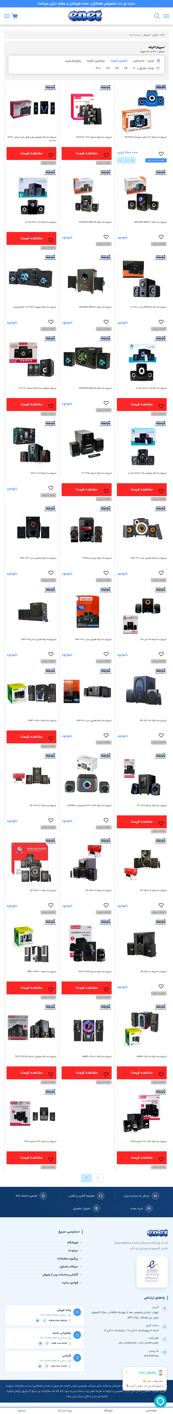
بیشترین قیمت (95, 61)
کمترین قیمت (118, 61)
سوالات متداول (68, 1266)
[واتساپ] (37, 1320)
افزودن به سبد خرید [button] (156, 160)
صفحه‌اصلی (151, 1411)
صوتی (155, 35)
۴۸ (117, 68)
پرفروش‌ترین (73, 61)
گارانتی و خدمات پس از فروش (60, 1274)
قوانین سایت (70, 1282)
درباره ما (73, 1250)
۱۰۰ (108, 68)
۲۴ (126, 68)
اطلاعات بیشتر (103, 163)
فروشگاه (72, 1242)
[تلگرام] (44, 1320)
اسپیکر (146, 35)
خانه (162, 35)
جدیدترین (139, 61)
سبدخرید (22, 1411)
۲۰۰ (98, 68)
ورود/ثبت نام (65, 1411)
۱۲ (134, 68)
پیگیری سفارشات (67, 1258)
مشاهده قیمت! (87, 153)
